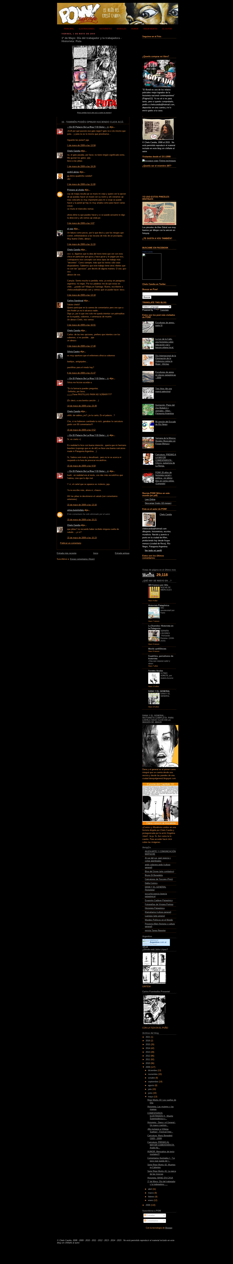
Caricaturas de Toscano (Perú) (159, 879)
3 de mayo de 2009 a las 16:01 (81, 325)
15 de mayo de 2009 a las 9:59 (81, 466)
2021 (148, 1037)
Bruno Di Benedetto (154, 875)
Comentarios (152, 1221)
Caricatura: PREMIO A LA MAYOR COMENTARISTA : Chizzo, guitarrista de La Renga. (165, 460)
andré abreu (73, 172)
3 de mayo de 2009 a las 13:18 (81, 295)
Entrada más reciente (66, 553)
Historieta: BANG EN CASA (160, 1178)
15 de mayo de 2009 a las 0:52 (81, 430)
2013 (148, 1052)
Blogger (168, 1228)
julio (150, 1089)
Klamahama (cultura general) (158, 912)
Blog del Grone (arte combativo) (159, 871)
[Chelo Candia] (151, 279)
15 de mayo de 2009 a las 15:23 (82, 538)
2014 (148, 1048)
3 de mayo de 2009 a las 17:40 (81, 346)
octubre (151, 1078)
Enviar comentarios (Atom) (82, 559)
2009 (148, 1067)
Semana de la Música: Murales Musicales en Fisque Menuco (165, 441)
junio (150, 1093)
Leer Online (150, 499)
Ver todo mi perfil (153, 550)
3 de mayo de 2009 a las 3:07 (80, 223)
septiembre (153, 1082)
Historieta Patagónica (158, 605)
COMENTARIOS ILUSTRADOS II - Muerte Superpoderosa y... (160, 1116)
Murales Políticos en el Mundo (159, 920)
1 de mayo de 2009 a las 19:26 (81, 166)
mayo (150, 1097)
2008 (148, 1205)
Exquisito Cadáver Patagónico (159, 900)
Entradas (150, 1215)
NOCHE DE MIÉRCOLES (166, 588)
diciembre (152, 1070)
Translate (164, 310)
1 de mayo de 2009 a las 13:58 (81, 145)
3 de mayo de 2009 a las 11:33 (81, 244)
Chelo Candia (73, 151)
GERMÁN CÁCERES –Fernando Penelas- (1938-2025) (167, 636)
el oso (70, 229)
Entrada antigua (122, 553)
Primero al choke (75, 190)
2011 (148, 1059)
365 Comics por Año (158, 585)
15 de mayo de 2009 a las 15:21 (82, 520)
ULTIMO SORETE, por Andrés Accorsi (166, 675)
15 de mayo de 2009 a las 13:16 (82, 505)
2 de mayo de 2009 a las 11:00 (81, 184)
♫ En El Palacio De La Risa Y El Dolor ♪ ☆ (88, 127)
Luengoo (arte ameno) (155, 916)
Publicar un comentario (70, 543)
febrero (151, 1197)
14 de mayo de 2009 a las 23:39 (82, 406)
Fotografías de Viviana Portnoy (159, 904)
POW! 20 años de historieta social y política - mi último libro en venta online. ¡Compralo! (164, 478)
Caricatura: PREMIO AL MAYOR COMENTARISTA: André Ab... (161, 1145)
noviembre (153, 1074)
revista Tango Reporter (155, 930)
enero (150, 1200)
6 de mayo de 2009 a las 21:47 (81, 373)
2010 (148, 1063)
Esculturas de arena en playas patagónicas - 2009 (165, 375)
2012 (148, 1056)
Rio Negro (153, 944)
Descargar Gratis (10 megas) (158, 503)
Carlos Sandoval (75, 301)
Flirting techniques (167, 161)
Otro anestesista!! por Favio (167, 610)
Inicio (95, 553)
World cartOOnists (157, 649)
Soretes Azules (155, 671)
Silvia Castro (73, 352)
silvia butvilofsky (75, 510)
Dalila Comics (151, 883)
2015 (148, 1044)
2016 (148, 1041)
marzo (151, 1193)
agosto (151, 1085)
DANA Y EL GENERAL (159, 691)
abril (150, 1189)
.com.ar (158, 942)
